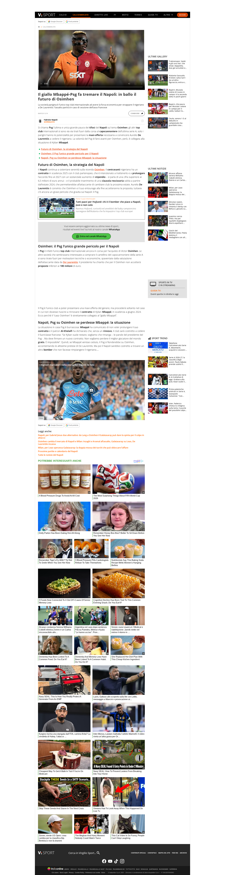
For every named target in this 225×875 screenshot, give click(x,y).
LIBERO (66, 869)
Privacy (71, 872)
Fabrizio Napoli (50, 120)
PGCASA (109, 869)
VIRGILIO (73, 869)
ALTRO (167, 15)
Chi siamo (55, 872)
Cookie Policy (79, 872)
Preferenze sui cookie (92, 872)
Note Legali (64, 872)
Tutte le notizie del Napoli (50, 455)
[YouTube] (110, 863)
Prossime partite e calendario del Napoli (58, 451)
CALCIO (63, 15)
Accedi (182, 15)
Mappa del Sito (164, 853)
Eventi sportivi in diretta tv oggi (165, 294)
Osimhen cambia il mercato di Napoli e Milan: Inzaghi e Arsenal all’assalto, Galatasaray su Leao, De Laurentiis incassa (86, 442)
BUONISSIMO (163, 869)
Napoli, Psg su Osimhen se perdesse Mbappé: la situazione (74, 157)
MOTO (125, 15)
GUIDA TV (153, 15)
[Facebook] (104, 863)
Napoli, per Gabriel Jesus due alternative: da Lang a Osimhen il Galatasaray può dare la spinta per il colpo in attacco (91, 436)
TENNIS (138, 15)
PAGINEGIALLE (83, 869)
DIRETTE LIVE (101, 15)
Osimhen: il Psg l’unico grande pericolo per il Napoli (70, 153)
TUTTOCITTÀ (130, 869)
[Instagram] (122, 863)
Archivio (183, 853)
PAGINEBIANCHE (119, 869)
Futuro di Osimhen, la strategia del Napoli (64, 149)
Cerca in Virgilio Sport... (82, 853)
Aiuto (103, 872)
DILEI (138, 869)
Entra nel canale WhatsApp (93, 236)
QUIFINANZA (153, 869)
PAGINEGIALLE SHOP (97, 869)
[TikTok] (116, 863)
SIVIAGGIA (144, 869)
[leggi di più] (142, 121)
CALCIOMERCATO (81, 15)
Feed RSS (175, 853)
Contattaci (152, 853)
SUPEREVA (173, 869)
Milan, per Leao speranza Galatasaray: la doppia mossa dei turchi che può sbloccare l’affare (83, 447)
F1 (115, 15)
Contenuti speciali (138, 853)
